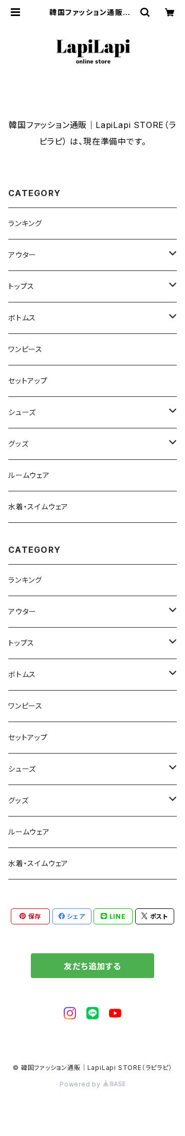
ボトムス (22, 317)
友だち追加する (92, 966)
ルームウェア (29, 475)
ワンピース (25, 349)
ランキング (25, 223)
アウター (22, 254)
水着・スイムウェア (38, 506)
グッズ (18, 443)
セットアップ (28, 380)
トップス (21, 286)
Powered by (81, 1084)
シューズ (22, 412)
